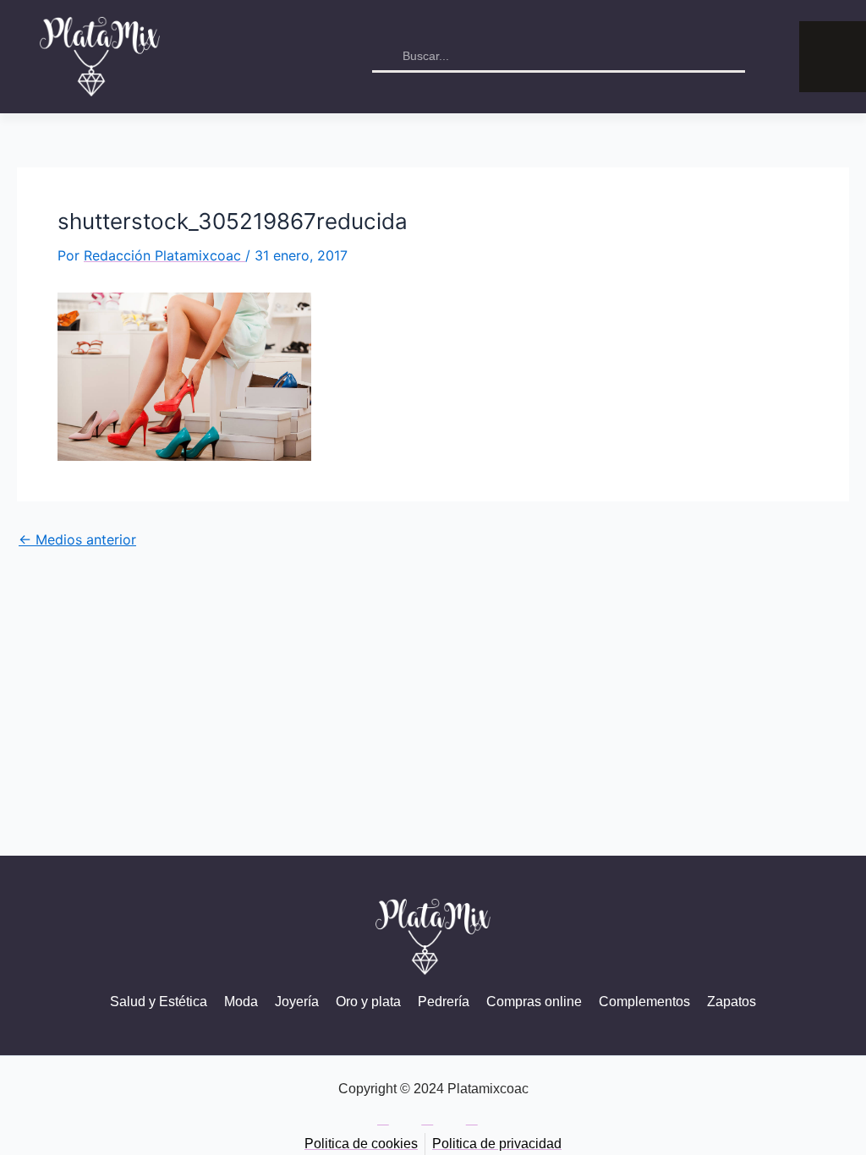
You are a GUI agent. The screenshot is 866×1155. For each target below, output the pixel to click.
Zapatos (731, 1001)
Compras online (534, 1001)
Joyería (297, 1001)
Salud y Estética (158, 1001)
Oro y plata (368, 1001)
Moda (241, 1001)
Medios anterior (77, 539)
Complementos (644, 1001)
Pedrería (443, 1001)
